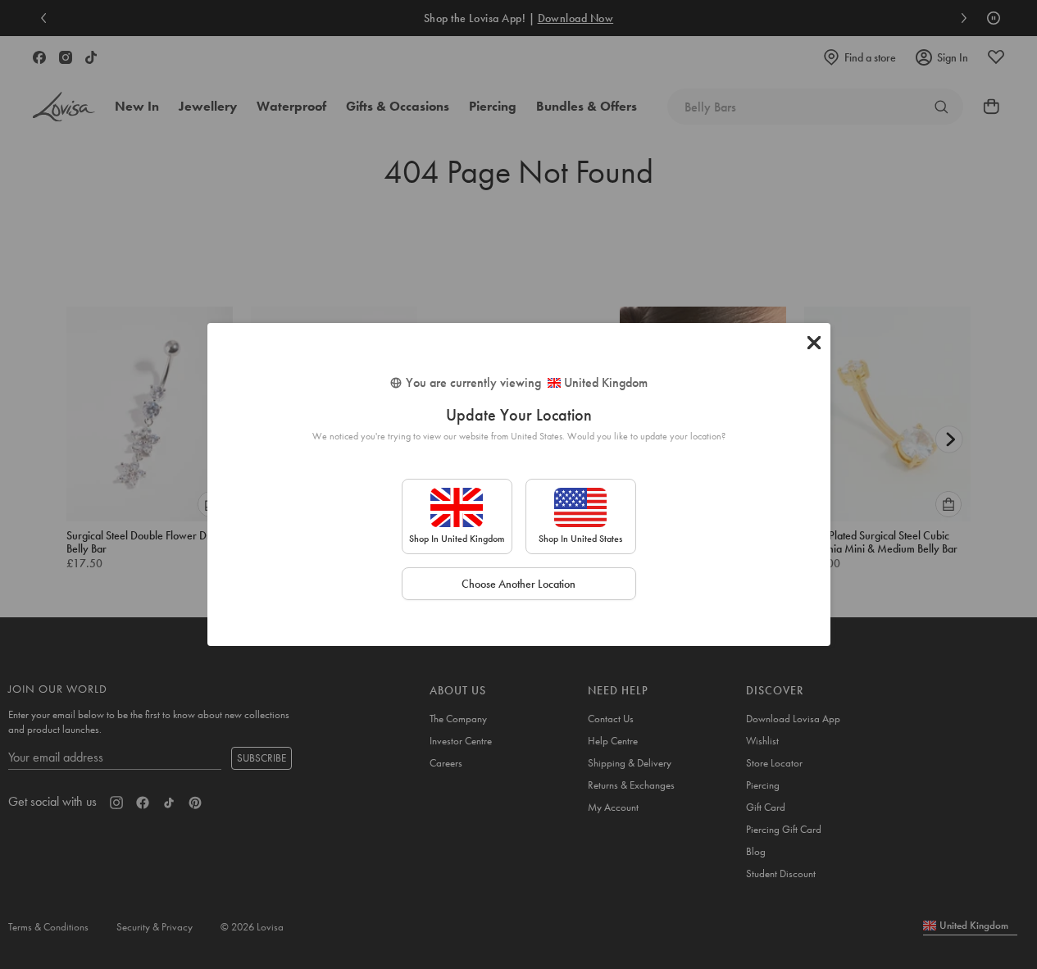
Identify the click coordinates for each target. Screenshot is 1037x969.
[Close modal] (814, 342)
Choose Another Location (518, 583)
